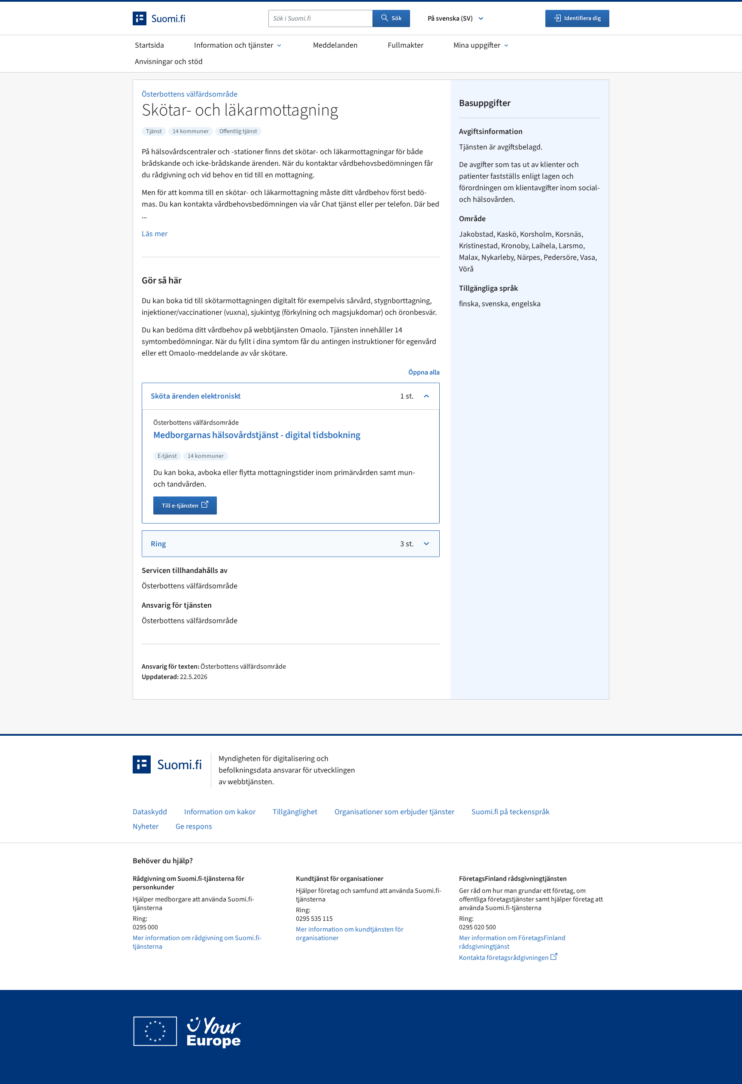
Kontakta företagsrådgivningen (515, 957)
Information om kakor (219, 812)
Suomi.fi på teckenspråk (510, 812)
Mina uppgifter (476, 45)
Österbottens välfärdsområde (189, 94)
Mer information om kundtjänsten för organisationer (350, 933)
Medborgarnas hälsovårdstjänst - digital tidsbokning (256, 435)
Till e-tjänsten (189, 507)
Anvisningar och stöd (169, 61)
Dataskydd (150, 812)
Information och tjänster (233, 45)
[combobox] (320, 18)
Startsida (149, 45)
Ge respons (194, 826)
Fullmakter (405, 45)
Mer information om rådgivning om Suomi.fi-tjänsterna (197, 942)
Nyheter (145, 826)
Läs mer (154, 233)
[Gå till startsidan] (167, 18)
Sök (396, 18)
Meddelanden (335, 45)
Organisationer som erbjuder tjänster (394, 812)
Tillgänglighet (295, 812)
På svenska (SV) (450, 18)
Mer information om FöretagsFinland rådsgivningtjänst (512, 942)
